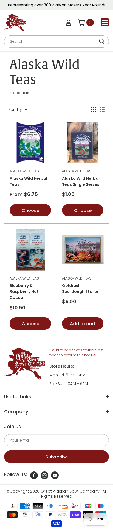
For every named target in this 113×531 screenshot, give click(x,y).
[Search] (102, 41)
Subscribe (57, 457)
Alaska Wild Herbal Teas (28, 181)
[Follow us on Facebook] (34, 475)
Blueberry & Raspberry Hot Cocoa (24, 291)
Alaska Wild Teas (24, 171)
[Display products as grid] (93, 109)
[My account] (68, 23)
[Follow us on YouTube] (55, 475)
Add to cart (82, 324)
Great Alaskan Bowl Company (70, 491)
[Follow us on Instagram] (44, 475)
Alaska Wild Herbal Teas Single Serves (81, 181)
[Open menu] (105, 22)
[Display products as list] (102, 109)
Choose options (30, 211)
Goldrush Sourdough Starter (81, 288)
